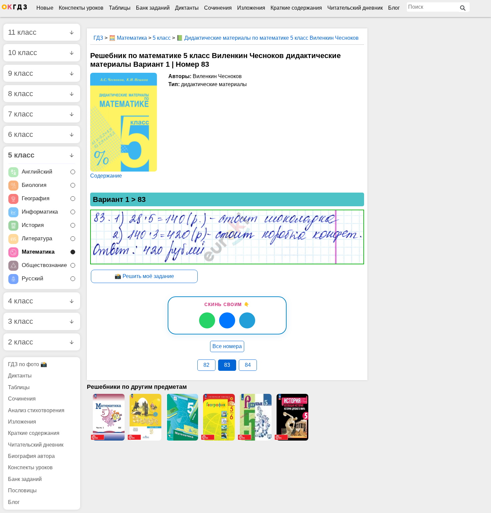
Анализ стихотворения (36, 410)
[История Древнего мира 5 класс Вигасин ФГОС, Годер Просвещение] (292, 417)
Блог (394, 8)
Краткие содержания (296, 8)
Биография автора (31, 456)
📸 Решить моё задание (144, 276)
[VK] (227, 320)
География (35, 199)
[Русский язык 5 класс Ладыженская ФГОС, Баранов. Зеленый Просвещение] (255, 417)
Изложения (251, 8)
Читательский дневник (355, 8)
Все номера (227, 346)
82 (206, 365)
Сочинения (218, 8)
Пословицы (22, 490)
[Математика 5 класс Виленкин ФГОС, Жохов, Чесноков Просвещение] (108, 417)
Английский (37, 172)
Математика (38, 252)
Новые (44, 8)
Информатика (40, 212)
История (33, 225)
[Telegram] (247, 320)
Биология (34, 185)
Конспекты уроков (81, 8)
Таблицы (120, 8)
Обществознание (44, 265)
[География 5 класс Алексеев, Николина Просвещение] (218, 417)
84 (248, 365)
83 (227, 365)
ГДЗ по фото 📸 (27, 364)
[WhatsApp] (207, 320)
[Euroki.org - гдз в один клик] (14, 8)
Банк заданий (153, 8)
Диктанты (187, 8)
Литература (37, 239)
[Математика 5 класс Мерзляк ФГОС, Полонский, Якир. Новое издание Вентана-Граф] (182, 417)
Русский (32, 279)
